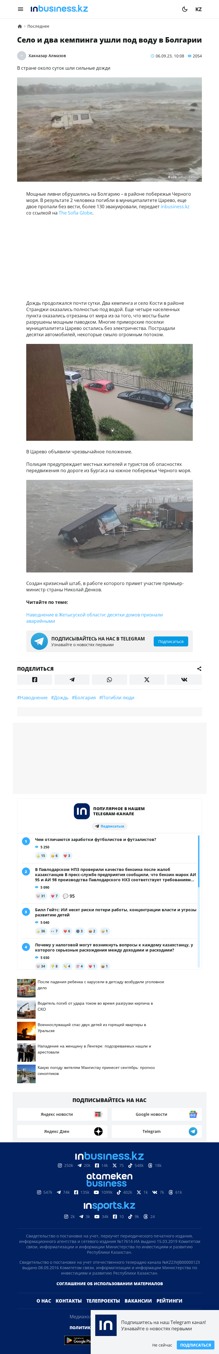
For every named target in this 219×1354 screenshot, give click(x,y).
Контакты (69, 1301)
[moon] (185, 9)
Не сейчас (162, 1345)
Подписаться (195, 1345)
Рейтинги (169, 1301)
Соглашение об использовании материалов (109, 1283)
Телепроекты (103, 1301)
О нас (43, 1301)
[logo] (102, 9)
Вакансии (138, 1301)
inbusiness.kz (175, 206)
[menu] (20, 9)
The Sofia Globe (75, 213)
